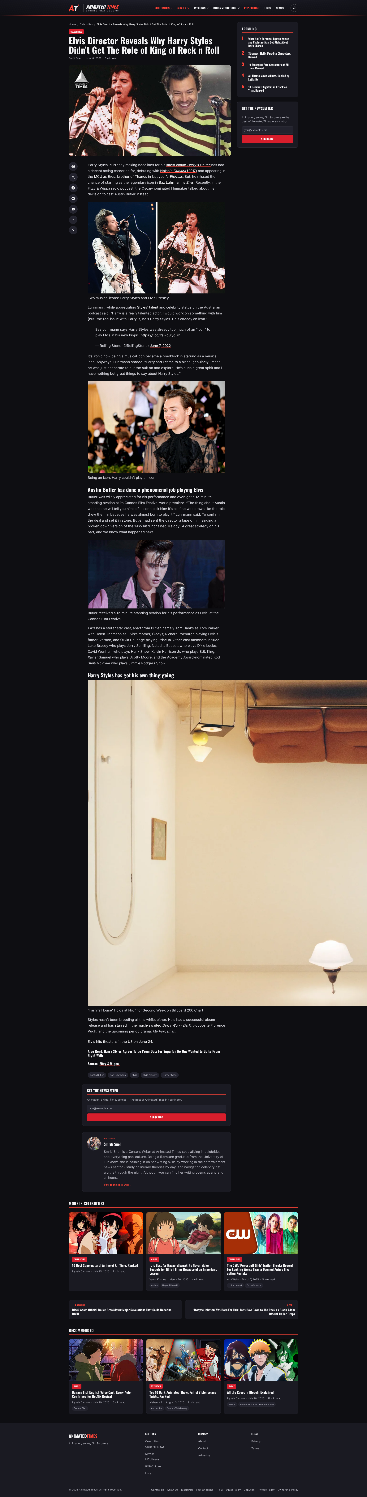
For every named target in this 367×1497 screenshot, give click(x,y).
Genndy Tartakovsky (177, 1408)
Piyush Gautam (81, 1271)
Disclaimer (187, 1489)
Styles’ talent (147, 307)
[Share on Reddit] (73, 198)
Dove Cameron (254, 1285)
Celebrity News (154, 1446)
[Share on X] (73, 177)
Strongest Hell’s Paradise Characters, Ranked (269, 55)
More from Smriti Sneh (118, 1184)
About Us (172, 1489)
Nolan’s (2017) (178, 171)
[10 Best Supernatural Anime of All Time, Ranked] (106, 1233)
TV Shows (199, 8)
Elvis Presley (150, 1075)
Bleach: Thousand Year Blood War (257, 1404)
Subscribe (156, 1117)
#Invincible (156, 1408)
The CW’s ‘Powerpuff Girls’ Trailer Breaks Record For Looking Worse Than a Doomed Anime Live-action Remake (260, 1269)
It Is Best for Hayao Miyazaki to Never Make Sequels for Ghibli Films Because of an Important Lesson (183, 1269)
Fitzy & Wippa (110, 1063)
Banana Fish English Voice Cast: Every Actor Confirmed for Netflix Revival (102, 1394)
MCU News (152, 1459)
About (202, 1441)
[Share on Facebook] (73, 187)
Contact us (157, 1489)
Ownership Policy (288, 1489)
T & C (219, 1489)
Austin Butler (97, 1075)
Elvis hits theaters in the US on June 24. (120, 1042)
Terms (255, 1448)
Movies (181, 8)
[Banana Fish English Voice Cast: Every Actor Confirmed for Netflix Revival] (106, 1360)
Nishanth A (155, 1402)
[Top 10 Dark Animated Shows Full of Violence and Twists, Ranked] (183, 1360)
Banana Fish (80, 1408)
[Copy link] (73, 220)
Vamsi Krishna (157, 1279)
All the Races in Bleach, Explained (250, 1392)
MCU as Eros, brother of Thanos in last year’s (138, 177)
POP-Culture (252, 8)
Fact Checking (204, 1489)
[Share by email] (73, 209)
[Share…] (73, 230)
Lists (268, 8)
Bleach (232, 1404)
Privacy (256, 1441)
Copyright (249, 1489)
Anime (154, 1259)
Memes (280, 8)
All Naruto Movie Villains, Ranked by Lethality (268, 77)
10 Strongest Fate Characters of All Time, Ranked (268, 66)
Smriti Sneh (75, 58)
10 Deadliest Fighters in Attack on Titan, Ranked (267, 88)
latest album (188, 165)
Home (72, 24)
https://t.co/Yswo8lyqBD (160, 335)
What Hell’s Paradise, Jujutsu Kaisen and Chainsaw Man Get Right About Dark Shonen (268, 42)
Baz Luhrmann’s (176, 182)
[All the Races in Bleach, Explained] (261, 1360)
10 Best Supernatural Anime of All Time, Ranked (105, 1265)
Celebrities (162, 8)
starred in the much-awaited (155, 1025)
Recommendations (224, 8)
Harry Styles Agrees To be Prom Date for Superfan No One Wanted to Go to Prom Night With (154, 1053)
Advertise (204, 1455)
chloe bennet (235, 1285)
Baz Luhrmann (118, 1075)
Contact (203, 1448)
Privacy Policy (266, 1489)
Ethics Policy (233, 1489)
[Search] (294, 8)
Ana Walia (233, 1279)
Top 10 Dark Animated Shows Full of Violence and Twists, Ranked (182, 1394)
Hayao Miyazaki (170, 1285)
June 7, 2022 (160, 346)
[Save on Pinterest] (73, 166)
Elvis (134, 1075)
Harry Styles (169, 1075)
